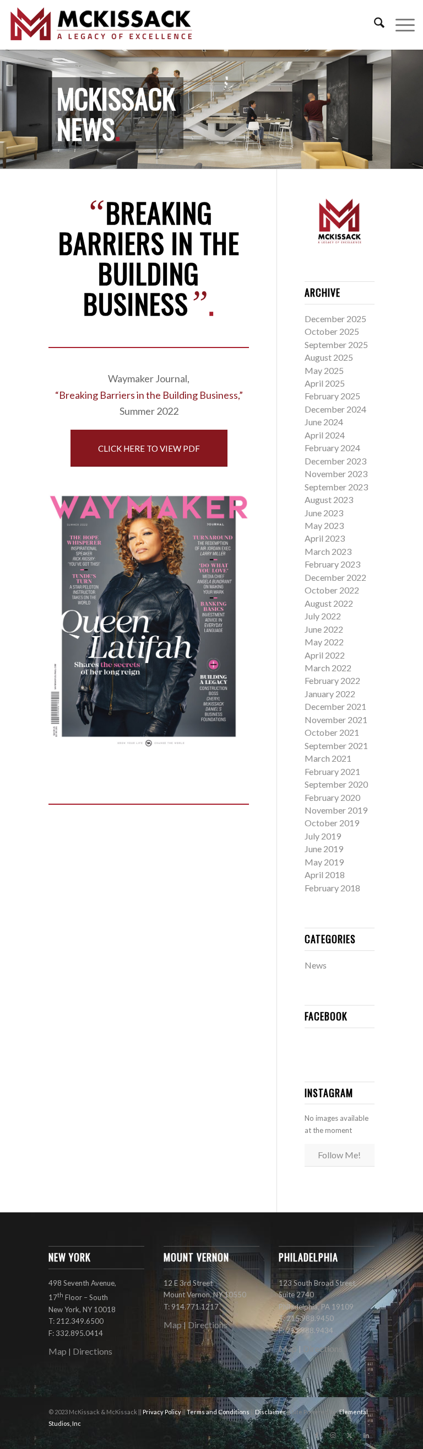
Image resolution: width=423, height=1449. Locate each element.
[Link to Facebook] (316, 1435)
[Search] (373, 25)
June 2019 (324, 848)
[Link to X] (349, 1435)
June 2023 (324, 512)
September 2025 (336, 344)
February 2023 (332, 564)
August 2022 (329, 603)
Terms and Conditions (219, 1411)
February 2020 (332, 797)
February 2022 (332, 680)
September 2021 (336, 745)
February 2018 (332, 888)
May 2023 (324, 525)
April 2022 (325, 655)
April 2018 (325, 874)
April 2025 (325, 383)
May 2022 (324, 642)
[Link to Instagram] (333, 1435)
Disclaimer (271, 1411)
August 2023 (329, 499)
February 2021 (332, 771)
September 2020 (336, 784)
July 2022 (323, 616)
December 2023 (335, 461)
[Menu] (399, 25)
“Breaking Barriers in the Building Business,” (149, 395)
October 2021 (332, 732)
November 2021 (336, 719)
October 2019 (332, 822)
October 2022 (332, 590)
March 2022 (328, 667)
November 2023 (336, 473)
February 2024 (332, 447)
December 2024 (335, 409)
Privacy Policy (162, 1411)
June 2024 (324, 421)
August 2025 (329, 357)
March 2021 (328, 758)
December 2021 (335, 706)
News (316, 965)
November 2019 (336, 810)
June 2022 (324, 629)
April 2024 (325, 435)
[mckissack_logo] (102, 25)
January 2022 (330, 693)
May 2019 (324, 862)
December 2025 (335, 318)
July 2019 (323, 836)
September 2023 (336, 487)
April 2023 (325, 538)
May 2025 (324, 370)
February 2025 (332, 396)
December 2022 (335, 577)
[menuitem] (373, 25)
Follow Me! (339, 1154)
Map (57, 1351)
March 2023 (328, 551)
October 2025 (332, 331)
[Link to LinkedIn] (366, 1435)
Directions (92, 1351)
